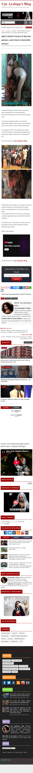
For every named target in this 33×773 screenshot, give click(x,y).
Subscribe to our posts (12, 319)
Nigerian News (22, 27)
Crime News (6, 660)
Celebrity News (16, 660)
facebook (16, 407)
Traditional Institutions (10, 668)
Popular (6, 537)
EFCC (21, 641)
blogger (5, 407)
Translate (6, 524)
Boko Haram (6, 671)
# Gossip (8, 298)
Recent (16, 537)
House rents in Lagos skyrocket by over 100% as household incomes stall (15, 361)
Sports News (23, 666)
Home (3, 31)
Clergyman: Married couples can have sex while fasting (15, 400)
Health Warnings (6, 367)
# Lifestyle (14, 298)
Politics (14, 633)
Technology (14, 641)
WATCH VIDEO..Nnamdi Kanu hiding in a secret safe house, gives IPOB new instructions (20, 542)
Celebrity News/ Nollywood (19, 636)
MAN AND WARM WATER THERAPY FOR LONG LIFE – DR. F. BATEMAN (16, 380)
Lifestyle (14, 31)
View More (28, 342)
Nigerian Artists (19, 638)
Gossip (8, 31)
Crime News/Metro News (10, 666)
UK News (10, 638)
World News (5, 636)
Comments (27, 537)
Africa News (5, 641)
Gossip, (24, 48)
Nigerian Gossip (24, 668)
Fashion (14, 671)
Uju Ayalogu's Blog (20, 141)
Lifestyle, (28, 48)
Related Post (6, 342)
